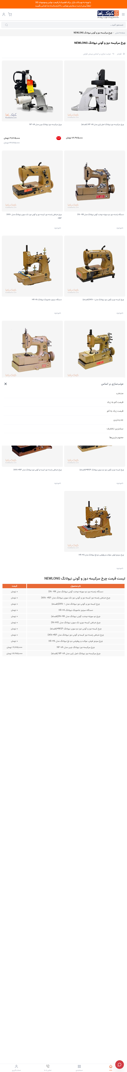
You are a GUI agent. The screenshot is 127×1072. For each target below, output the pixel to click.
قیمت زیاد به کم (115, 411)
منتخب (119, 393)
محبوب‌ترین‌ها (116, 437)
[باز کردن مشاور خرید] (119, 1064)
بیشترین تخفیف (115, 428)
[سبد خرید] (10, 14)
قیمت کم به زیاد (115, 402)
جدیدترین (118, 420)
